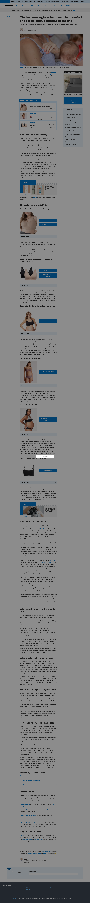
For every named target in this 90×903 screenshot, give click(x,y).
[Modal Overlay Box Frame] (45, 451)
